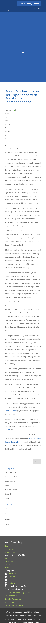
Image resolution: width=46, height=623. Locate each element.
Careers (7, 519)
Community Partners (12, 477)
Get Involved (9, 549)
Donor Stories (10, 481)
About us (8, 509)
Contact (8, 430)
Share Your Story (11, 552)
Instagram (12, 583)
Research (8, 494)
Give (6, 546)
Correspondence (11, 410)
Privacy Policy (21, 619)
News (7, 485)
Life (11, 442)
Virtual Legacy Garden (29, 3)
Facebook (12, 573)
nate (8, 442)
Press (7, 524)
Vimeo (11, 580)
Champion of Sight (11, 472)
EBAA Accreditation (12, 596)
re (29, 438)
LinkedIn (12, 576)
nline (37, 438)
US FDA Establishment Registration (17, 592)
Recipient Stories (11, 490)
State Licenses (10, 602)
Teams (7, 498)
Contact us (9, 514)
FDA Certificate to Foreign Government (19, 605)
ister (32, 438)
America (16, 442)
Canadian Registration (13, 599)
